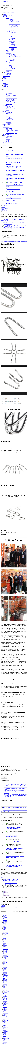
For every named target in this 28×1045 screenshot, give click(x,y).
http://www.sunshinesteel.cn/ (11, 883)
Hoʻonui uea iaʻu (12, 45)
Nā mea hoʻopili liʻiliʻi (10, 68)
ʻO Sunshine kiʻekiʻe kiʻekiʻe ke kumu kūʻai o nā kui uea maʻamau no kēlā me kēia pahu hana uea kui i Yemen (15, 788)
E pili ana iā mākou (7, 15)
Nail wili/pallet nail (13, 25)
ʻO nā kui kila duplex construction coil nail (12, 835)
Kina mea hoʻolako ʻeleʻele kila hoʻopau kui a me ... (14, 848)
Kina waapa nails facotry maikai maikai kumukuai (15, 856)
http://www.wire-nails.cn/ (10, 884)
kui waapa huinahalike (13, 28)
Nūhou (4, 72)
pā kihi (10, 66)
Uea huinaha (11, 42)
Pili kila (7, 61)
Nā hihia (5, 78)
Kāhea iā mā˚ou (6, 76)
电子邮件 (3, 770)
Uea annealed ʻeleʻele (13, 35)
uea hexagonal (12, 41)
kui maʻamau (11, 19)
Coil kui (10, 22)
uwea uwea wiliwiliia (11, 203)
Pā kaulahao (11, 39)
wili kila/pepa (9, 51)
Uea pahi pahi (12, 44)
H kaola (10, 67)
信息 (2, 774)
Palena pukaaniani (13, 47)
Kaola (7, 71)
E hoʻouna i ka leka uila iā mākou (8, 241)
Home (4, 14)
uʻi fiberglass (11, 49)
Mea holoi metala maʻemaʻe (15, 56)
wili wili (10, 57)
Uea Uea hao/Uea (10, 60)
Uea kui (10, 36)
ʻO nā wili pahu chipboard (14, 59)
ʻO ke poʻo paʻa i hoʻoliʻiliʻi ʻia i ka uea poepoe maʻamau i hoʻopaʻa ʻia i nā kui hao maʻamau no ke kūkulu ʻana (15, 792)
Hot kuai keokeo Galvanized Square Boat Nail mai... (14, 827)
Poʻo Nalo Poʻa (10, 191)
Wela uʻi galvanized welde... (13, 198)
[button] (14, 269)
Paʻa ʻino (11, 65)
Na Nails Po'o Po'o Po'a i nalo (14, 841)
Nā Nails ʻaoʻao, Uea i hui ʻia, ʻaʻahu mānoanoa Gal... (14, 865)
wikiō (4, 77)
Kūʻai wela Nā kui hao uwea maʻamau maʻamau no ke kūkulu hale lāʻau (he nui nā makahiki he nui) (15, 785)
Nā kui (7, 18)
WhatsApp (3, 905)
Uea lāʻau (11, 43)
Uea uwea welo (12, 38)
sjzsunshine (3, 906)
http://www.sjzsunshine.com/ (11, 881)
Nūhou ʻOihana (9, 74)
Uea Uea (8, 37)
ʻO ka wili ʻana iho (13, 55)
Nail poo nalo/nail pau (13, 26)
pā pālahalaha (12, 62)
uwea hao (8, 31)
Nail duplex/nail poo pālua (14, 24)
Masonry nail (11, 30)
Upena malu (11, 48)
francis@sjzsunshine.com (8, 12)
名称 (2, 769)
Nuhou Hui (8, 73)
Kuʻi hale (11, 20)
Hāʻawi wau (11, 64)
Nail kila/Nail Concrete (14, 21)
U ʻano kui (11, 27)
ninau (2, 877)
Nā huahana (5, 16)
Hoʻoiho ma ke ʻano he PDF (21, 241)
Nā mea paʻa (8, 53)
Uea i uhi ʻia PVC (12, 32)
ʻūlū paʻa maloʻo (12, 54)
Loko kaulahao (9, 70)
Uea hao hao (11, 33)
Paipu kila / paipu (9, 50)
